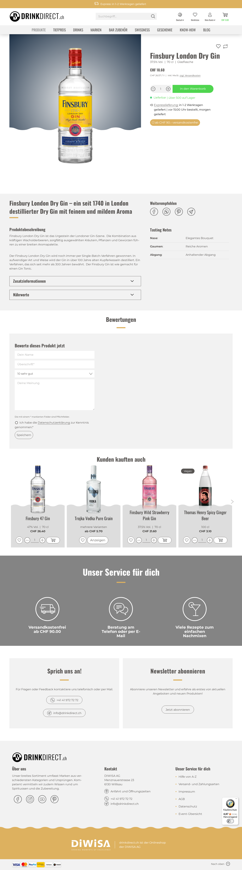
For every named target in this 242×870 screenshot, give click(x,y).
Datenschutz (188, 806)
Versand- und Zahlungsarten (199, 784)
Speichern (24, 435)
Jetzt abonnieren (178, 709)
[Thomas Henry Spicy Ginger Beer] (205, 489)
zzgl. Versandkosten (190, 75)
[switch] (230, 821)
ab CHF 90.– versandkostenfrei (176, 122)
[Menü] (236, 799)
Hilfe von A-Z (187, 776)
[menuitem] (126, 17)
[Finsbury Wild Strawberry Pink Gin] (149, 489)
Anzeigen (97, 540)
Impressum (187, 791)
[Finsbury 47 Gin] (38, 489)
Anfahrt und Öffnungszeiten (131, 791)
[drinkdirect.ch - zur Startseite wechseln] (32, 15)
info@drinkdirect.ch (67, 713)
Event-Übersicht (190, 814)
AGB (182, 799)
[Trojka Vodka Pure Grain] (93, 489)
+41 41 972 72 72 (67, 700)
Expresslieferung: (166, 105)
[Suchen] (153, 16)
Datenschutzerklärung (54, 422)
